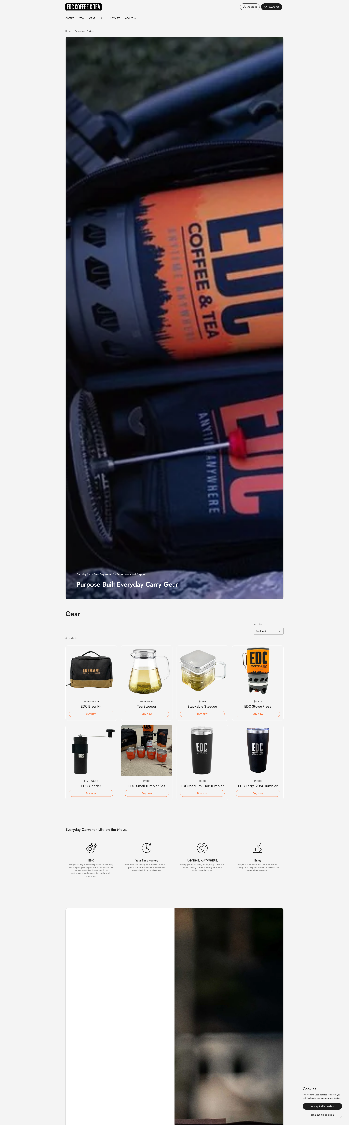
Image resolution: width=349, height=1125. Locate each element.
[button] (271, 6)
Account (252, 6)
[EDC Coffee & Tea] (83, 7)
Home (68, 31)
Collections (80, 31)
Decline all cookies (322, 1115)
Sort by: (258, 624)
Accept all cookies (322, 1106)
